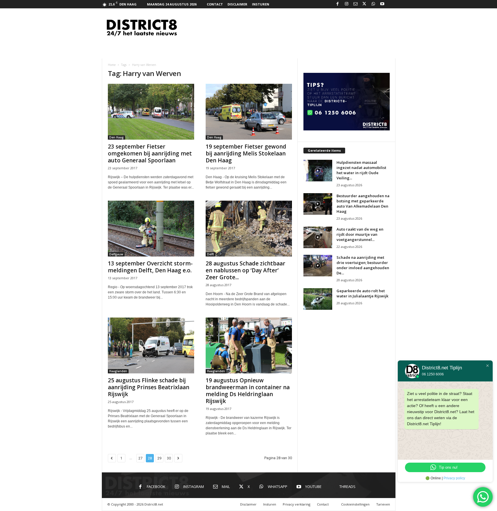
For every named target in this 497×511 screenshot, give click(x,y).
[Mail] (355, 4)
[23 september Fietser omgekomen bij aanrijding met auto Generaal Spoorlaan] (151, 112)
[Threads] (391, 4)
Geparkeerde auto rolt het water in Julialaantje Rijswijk (362, 293)
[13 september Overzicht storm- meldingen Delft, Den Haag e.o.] (151, 229)
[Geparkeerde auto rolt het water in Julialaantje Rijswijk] (317, 299)
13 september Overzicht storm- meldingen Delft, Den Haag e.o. (150, 267)
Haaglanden (118, 371)
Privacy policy (454, 478)
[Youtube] (382, 4)
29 (159, 458)
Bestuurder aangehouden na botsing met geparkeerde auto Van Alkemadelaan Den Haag (363, 203)
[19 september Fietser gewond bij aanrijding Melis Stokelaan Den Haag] (249, 112)
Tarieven (383, 504)
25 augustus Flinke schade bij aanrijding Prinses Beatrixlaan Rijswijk (148, 387)
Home (112, 65)
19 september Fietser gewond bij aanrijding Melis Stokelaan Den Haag (246, 153)
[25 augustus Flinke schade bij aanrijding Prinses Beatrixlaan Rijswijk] (151, 345)
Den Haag (116, 137)
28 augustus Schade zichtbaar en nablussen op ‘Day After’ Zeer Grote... (245, 270)
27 (140, 458)
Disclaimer (237, 4)
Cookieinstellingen (355, 504)
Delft (210, 254)
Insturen (260, 4)
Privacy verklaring (296, 504)
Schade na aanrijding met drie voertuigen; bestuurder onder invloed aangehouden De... (363, 265)
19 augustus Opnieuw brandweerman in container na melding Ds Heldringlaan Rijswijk (248, 391)
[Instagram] (346, 4)
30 (169, 458)
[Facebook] (337, 4)
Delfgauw (116, 254)
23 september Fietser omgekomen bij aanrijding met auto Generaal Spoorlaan (150, 153)
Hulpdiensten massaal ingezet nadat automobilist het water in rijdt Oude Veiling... (361, 170)
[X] (364, 4)
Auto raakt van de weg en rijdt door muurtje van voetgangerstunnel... (360, 234)
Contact (215, 4)
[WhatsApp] (373, 4)
